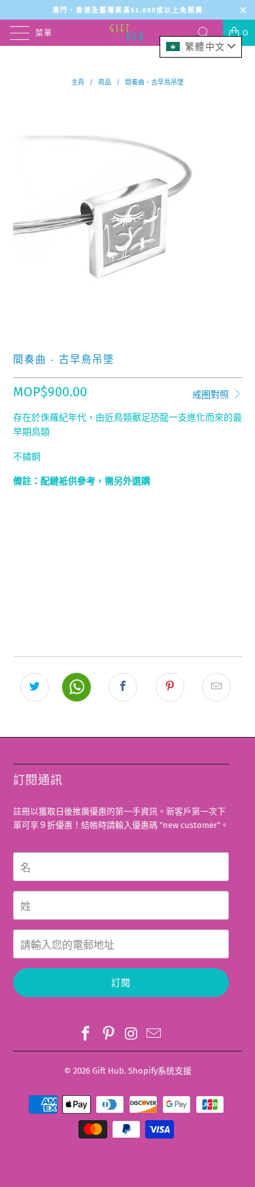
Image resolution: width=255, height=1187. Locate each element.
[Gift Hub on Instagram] (132, 1034)
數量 (21, 506)
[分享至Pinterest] (170, 687)
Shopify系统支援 (160, 1071)
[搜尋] (208, 33)
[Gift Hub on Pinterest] (109, 1034)
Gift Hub (108, 1071)
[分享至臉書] (123, 687)
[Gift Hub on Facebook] (86, 1034)
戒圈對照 (211, 394)
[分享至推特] (34, 687)
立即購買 (127, 603)
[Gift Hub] (128, 33)
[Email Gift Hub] (154, 1034)
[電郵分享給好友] (216, 687)
